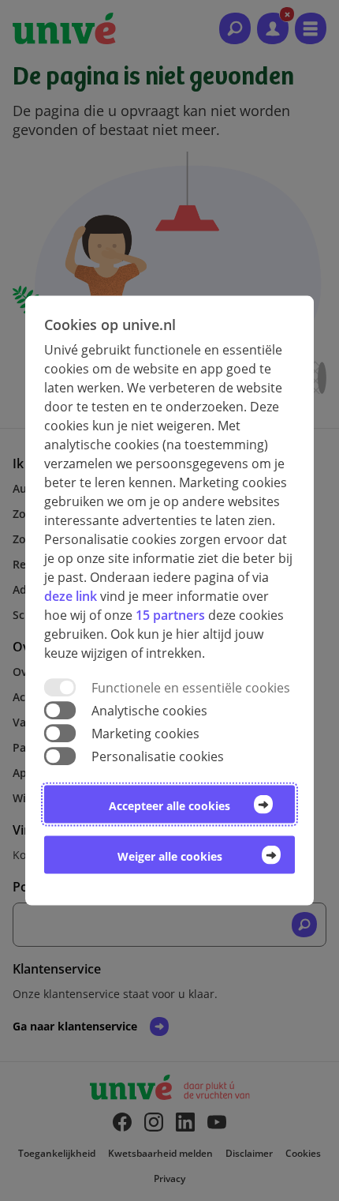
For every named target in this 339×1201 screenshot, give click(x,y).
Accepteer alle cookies (169, 805)
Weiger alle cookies (169, 856)
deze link (70, 595)
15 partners (170, 614)
